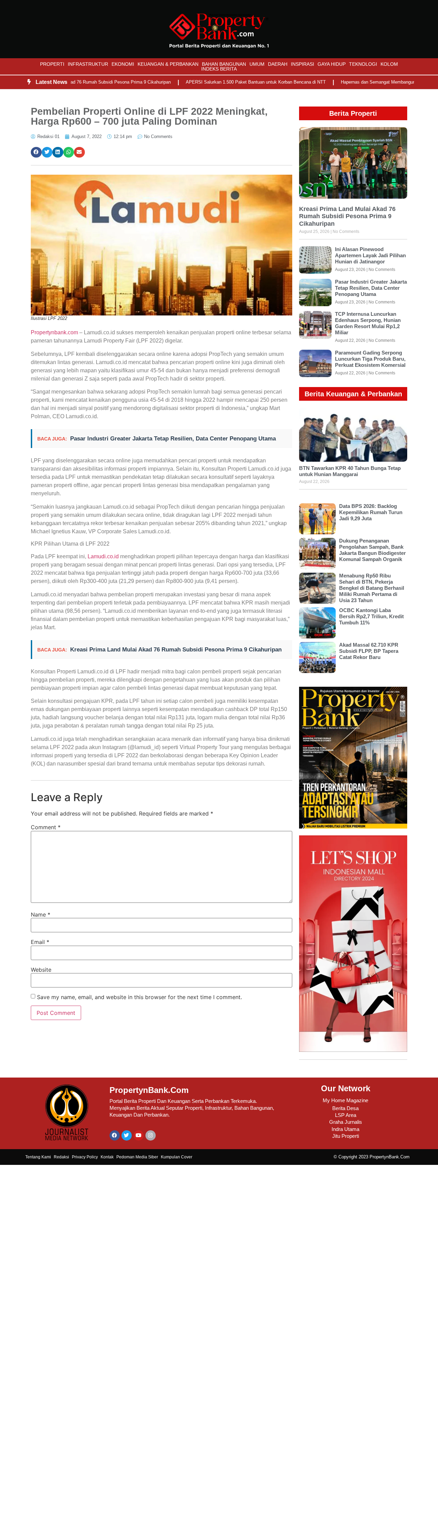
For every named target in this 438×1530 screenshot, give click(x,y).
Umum (257, 64)
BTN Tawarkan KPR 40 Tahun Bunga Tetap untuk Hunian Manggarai (350, 471)
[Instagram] (150, 1135)
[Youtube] (138, 1135)
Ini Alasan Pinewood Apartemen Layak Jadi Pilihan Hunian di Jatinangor (370, 255)
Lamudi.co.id (102, 556)
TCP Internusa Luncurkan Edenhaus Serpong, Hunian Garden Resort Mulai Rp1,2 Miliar (368, 323)
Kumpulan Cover (176, 1157)
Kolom (389, 64)
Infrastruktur (88, 64)
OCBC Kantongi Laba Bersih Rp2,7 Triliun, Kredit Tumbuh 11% (371, 616)
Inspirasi (302, 64)
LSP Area (345, 1115)
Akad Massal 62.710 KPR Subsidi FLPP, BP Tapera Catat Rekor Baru (368, 651)
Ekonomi (123, 64)
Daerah (277, 64)
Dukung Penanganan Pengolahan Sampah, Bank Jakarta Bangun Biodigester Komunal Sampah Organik (372, 550)
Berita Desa (345, 1108)
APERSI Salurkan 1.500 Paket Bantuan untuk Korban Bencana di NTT (228, 82)
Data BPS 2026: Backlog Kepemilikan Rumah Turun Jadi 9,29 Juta (370, 512)
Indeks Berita (219, 68)
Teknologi (363, 64)
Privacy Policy (85, 1157)
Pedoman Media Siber (137, 1157)
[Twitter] (126, 1135)
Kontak (107, 1157)
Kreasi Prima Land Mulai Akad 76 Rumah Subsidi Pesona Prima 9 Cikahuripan (176, 649)
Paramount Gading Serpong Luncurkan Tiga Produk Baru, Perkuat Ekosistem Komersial (370, 359)
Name (40, 914)
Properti (52, 64)
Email (40, 942)
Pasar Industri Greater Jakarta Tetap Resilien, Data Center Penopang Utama (173, 438)
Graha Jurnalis (345, 1122)
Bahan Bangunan (224, 64)
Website (41, 969)
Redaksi (61, 1157)
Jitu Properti (345, 1136)
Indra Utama (345, 1129)
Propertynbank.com (54, 332)
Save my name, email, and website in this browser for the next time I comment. (139, 997)
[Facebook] (115, 1135)
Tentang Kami (38, 1157)
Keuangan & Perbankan (168, 64)
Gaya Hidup (332, 64)
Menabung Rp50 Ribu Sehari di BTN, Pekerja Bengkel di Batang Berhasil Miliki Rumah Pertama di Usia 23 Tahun (371, 588)
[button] (36, 152)
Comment (46, 827)
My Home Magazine (345, 1100)
